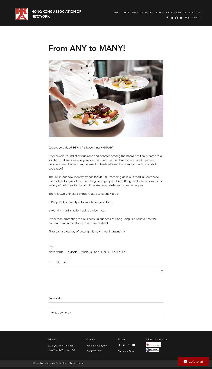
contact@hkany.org (96, 345)
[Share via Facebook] (50, 261)
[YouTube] (181, 17)
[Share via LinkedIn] (65, 261)
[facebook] (167, 17)
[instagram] (176, 17)
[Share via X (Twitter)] (57, 261)
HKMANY (71, 251)
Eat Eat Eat (119, 251)
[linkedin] (171, 17)
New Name (56, 251)
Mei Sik (106, 251)
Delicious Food (89, 251)
